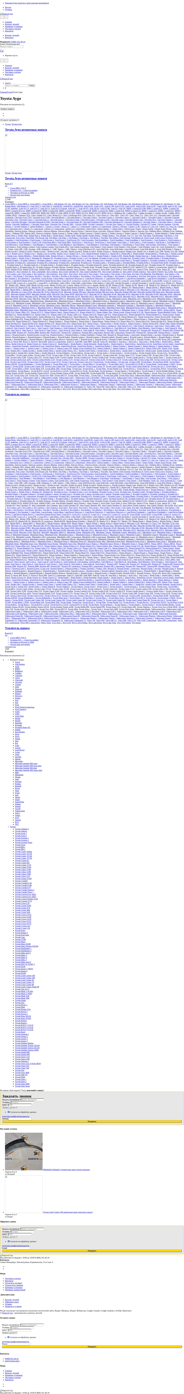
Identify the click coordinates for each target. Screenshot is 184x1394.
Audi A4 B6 (140, 206)
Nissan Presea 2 (166, 319)
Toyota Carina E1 (95, 355)
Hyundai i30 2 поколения (47, 263)
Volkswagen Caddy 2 (174, 375)
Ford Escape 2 (48, 240)
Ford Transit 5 (95, 247)
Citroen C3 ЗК (134, 226)
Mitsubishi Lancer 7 (163, 303)
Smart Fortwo (130, 344)
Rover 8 (34, 342)
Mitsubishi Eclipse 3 (101, 301)
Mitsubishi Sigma (12, 310)
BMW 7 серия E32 (166, 211)
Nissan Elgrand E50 (137, 314)
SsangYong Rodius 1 (85, 346)
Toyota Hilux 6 (88, 364)
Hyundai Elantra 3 (153, 258)
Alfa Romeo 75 (169, 204)
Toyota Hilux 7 (102, 364)
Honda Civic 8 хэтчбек (46, 254)
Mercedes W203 (17, 296)
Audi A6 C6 (45, 208)
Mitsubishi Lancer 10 (129, 303)
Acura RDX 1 (35, 204)
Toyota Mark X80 (52, 369)
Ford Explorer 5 (25, 242)
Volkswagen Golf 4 (124, 378)
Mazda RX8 (66, 290)
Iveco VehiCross (129, 269)
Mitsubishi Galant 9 (167, 301)
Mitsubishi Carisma (103, 299)
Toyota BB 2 (10, 355)
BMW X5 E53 (82, 213)
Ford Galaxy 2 (135, 242)
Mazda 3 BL (14, 285)
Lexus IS (125, 281)
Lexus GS (86, 281)
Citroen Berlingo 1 (37, 226)
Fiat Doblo (30, 238)
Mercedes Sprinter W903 (21, 294)
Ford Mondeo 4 (65, 245)
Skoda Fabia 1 (155, 342)
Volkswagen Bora (158, 375)
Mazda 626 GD (11, 287)
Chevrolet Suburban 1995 (93, 222)
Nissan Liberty (32, 317)
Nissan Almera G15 (71, 312)
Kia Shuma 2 (109, 276)
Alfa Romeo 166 (124, 204)
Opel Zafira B (88, 330)
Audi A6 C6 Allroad (59, 208)
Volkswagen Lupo (130, 380)
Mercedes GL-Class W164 (21, 292)
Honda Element (92, 254)
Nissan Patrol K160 (50, 319)
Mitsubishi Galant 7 (134, 301)
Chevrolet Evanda (72, 220)
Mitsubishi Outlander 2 (126, 305)
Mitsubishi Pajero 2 (29, 308)
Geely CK (155, 247)
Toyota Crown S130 (162, 360)
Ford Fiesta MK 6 (49, 242)
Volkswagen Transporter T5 (75, 387)
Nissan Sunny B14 (62, 323)
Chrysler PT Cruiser (148, 224)
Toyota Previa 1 (129, 369)
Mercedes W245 (143, 296)
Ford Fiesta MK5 (64, 242)
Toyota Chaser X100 (51, 357)
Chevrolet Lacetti (103, 220)
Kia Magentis (145, 274)
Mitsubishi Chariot (119, 299)
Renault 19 (112, 335)
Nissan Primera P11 (23, 321)
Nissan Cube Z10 (89, 314)
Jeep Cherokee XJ (23, 272)
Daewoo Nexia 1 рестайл (95, 231)
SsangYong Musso (52, 346)
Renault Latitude (108, 337)
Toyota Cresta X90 (145, 360)
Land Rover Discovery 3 (95, 278)
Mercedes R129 (56, 292)
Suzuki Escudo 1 (29, 351)
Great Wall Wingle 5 (165, 249)
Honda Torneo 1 (11, 258)
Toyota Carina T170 (126, 355)
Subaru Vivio (167, 348)
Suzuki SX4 (22, 353)
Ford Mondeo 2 (39, 245)
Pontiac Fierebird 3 (87, 335)
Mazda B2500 (59, 287)
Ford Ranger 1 (115, 245)
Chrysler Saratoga (164, 224)
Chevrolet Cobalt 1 (139, 217)
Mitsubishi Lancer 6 (147, 303)
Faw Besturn (121, 235)
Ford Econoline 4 (22, 240)
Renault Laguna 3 (93, 337)
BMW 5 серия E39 (116, 211)
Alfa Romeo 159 (110, 204)
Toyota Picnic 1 (88, 369)
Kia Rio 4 (65, 276)
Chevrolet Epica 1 (42, 220)
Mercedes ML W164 (41, 292)
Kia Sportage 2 (11, 278)
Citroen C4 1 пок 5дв (167, 226)
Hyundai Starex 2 (12, 267)
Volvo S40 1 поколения (146, 387)
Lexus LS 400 (10, 283)
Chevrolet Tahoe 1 (150, 222)
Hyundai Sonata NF (157, 265)
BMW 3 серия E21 (154, 208)
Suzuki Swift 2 (176, 351)
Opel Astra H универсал (143, 326)
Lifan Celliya (65, 283)
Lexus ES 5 (76, 281)
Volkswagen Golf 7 (173, 378)
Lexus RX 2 (43, 283)
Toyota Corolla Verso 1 (155, 357)
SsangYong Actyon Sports (163, 344)
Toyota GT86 (134, 362)
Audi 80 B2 (57, 206)
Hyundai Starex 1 (173, 265)
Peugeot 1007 (112, 330)
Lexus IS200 (135, 281)
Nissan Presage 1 (126, 319)
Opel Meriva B (120, 328)
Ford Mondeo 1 (25, 245)
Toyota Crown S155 (35, 362)
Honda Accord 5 (11, 251)
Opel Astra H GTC (124, 326)
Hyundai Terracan (43, 267)
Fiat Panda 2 (73, 238)
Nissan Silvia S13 (127, 321)
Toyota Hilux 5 (75, 364)
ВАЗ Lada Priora (95, 389)
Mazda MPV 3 (29, 290)
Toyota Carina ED (110, 355)
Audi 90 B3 (88, 206)
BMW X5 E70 (95, 213)
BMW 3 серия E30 (171, 208)
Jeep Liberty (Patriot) (155, 272)
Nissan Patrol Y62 (97, 319)
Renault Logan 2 (136, 337)
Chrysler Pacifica (132, 224)
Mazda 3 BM (25, 285)
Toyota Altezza (77, 353)
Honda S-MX (116, 256)
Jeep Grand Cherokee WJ (69, 272)
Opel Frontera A (56, 328)
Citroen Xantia (147, 229)
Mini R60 (45, 299)
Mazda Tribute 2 (92, 290)
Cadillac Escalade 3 (146, 213)
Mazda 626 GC (177, 285)
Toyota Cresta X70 (113, 360)
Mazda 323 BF (105, 285)
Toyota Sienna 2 (121, 371)
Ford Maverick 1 (173, 242)
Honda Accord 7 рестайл (57, 251)
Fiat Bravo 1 (169, 235)
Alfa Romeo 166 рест (140, 204)
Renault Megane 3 (36, 339)
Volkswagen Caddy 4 (31, 378)
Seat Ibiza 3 (113, 342)
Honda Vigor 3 (25, 258)
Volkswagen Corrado (49, 378)
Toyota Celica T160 (160, 355)
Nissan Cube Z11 (104, 314)
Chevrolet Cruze (11, 220)
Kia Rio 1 (38, 276)
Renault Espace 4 (169, 335)
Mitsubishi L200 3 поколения (69, 303)
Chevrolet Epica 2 (57, 220)
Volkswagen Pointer (164, 382)
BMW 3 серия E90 (67, 211)
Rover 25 (8, 342)
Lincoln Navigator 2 (123, 283)
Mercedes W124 (95, 294)
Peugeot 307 (22, 332)
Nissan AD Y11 (37, 312)
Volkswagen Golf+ (35, 380)
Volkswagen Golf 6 (157, 378)
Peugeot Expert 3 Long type (38, 335)
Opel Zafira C (100, 330)
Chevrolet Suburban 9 (133, 222)
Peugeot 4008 (33, 332)
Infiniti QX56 (16, 269)
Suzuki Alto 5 (16, 351)
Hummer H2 (37, 258)
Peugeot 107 (135, 330)
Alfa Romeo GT (23, 206)
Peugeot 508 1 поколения (114, 332)
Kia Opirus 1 (170, 274)
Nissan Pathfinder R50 (14, 319)
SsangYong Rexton (68, 346)
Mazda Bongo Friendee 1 (76, 287)
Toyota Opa (76, 369)
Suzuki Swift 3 (11, 353)
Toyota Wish (73, 375)
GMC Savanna (29, 249)
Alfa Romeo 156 (96, 204)
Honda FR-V (115, 254)
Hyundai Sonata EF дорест (97, 265)
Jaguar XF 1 (167, 269)
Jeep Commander (38, 272)
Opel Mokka (132, 328)
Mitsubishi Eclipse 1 (67, 301)
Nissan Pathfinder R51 (33, 319)
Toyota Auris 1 (90, 353)
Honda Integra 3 (151, 254)
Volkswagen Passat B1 (168, 380)
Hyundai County (138, 258)
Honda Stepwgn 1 (142, 256)
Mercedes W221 (129, 296)
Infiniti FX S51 (141, 267)
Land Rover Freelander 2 (157, 278)
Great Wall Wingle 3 (148, 249)
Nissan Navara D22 (146, 317)
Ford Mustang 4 (92, 245)
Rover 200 (156, 339)
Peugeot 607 (141, 332)
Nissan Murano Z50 (112, 317)
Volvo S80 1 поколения (30, 389)
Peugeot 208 (167, 330)
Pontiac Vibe (101, 335)
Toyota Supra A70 (113, 373)
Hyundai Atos (125, 258)
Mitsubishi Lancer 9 (21, 305)
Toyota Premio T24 (114, 369)
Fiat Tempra (113, 238)
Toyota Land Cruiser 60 (75, 366)
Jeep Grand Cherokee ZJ (112, 272)
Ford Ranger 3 (128, 245)
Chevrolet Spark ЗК (74, 222)
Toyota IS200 (17, 366)
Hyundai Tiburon (58, 267)
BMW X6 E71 (107, 213)
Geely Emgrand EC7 (168, 247)
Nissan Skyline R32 (175, 321)
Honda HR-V (126, 254)
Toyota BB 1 (173, 353)
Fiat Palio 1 (63, 238)
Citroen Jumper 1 (103, 229)
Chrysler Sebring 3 (21, 226)
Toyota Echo (98, 362)
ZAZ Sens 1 (57, 389)
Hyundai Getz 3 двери (82, 260)
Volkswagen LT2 (115, 380)
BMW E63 (45, 213)
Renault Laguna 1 (78, 337)
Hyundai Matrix (129, 263)
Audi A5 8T (172, 206)
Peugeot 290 (178, 330)
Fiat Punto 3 (95, 238)
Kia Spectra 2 (162, 276)
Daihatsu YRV (18, 233)
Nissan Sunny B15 (78, 323)
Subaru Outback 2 (104, 348)
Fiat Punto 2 (84, 238)
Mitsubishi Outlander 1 (107, 305)
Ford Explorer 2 (160, 240)
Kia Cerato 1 (94, 274)
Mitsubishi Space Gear (29, 310)
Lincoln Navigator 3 (140, 283)
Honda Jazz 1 (164, 254)
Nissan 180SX (156, 310)
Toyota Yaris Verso (126, 375)
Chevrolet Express (87, 220)
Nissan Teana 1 (93, 323)
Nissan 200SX (169, 310)
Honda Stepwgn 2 (158, 256)
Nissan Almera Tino (104, 312)
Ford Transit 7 (132, 247)
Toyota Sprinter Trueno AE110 (37, 373)
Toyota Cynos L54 (84, 362)
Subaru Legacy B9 (64, 348)
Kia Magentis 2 (158, 274)
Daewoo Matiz (64, 231)
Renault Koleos (64, 337)
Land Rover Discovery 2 (74, 278)
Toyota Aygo (17, 124)
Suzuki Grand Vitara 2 (46, 351)
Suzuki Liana (150, 351)
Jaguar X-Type (155, 269)
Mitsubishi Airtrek (74, 299)
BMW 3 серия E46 (50, 211)
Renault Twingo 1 (144, 339)
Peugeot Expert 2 (19, 335)
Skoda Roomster (89, 344)
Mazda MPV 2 (16, 290)
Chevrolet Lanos (117, 220)
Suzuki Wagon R (48, 353)
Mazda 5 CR (143, 285)
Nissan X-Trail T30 (35, 326)
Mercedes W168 (151, 294)
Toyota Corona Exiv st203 (20, 360)
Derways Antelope (43, 233)
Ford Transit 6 (107, 247)
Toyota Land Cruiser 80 (115, 366)
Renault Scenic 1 (73, 339)
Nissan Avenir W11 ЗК (134, 312)
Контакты (9, 31)
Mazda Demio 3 (166, 287)
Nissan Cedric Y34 (58, 314)
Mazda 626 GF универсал (42, 287)
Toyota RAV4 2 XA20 (59, 371)
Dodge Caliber (72, 233)
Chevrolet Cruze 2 (26, 220)
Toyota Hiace (146, 362)
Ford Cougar (149, 238)
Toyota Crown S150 (18, 362)
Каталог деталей (12, 24)
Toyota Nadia (65, 369)
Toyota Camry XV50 (78, 355)
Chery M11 (114, 215)
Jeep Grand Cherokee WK (90, 272)
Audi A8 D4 (94, 208)
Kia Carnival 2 (52, 274)
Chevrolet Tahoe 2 (165, 222)
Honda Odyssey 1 (58, 256)
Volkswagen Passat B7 (109, 382)
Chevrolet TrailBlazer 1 (21, 224)
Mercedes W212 (101, 296)
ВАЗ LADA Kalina (79, 389)
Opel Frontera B (69, 328)
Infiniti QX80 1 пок (47, 269)
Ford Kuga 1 (161, 242)
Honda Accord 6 (25, 251)
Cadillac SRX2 (11, 215)
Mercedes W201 (165, 294)
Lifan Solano (86, 283)
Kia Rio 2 (47, 276)
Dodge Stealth (82, 235)
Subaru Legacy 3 (34, 348)
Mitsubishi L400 (113, 303)
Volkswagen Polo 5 (51, 384)
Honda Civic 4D (170, 251)
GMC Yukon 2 (71, 249)
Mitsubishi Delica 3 (164, 299)
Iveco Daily (105, 269)
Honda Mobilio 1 (25, 256)
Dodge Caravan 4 (117, 233)
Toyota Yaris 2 (97, 375)
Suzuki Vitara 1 (34, 353)
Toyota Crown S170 (52, 362)
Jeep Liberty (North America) (134, 272)
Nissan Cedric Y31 (42, 314)
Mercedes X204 (25, 299)
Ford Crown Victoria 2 (164, 238)
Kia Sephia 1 (75, 276)
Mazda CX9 (126, 287)
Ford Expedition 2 (117, 240)
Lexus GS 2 (96, 281)
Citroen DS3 (91, 229)
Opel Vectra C (52, 330)
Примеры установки (14, 26)
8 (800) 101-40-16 (18, 42)
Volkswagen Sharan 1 (88, 384)
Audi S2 (114, 208)
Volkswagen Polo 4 (35, 384)
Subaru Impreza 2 (150, 346)
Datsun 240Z (30, 233)
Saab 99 (96, 342)
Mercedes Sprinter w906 (41, 294)
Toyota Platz (101, 369)
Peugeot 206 (146, 330)
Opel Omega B (171, 328)
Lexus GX (116, 281)
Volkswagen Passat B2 (14, 382)
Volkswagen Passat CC (128, 382)
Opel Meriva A (107, 328)
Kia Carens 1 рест (14, 274)
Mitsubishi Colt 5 (134, 299)
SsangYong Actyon (144, 344)
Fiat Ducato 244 (41, 238)
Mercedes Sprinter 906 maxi (75, 292)
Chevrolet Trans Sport (40, 224)
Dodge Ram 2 (34, 235)
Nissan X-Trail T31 (52, 326)
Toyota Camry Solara (24, 355)
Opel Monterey (144, 328)
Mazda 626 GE (24, 287)
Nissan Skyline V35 (46, 323)
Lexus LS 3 (176, 281)
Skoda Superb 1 (103, 344)
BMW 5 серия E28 (83, 211)
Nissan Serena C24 (111, 321)
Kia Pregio (29, 276)
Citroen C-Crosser (52, 226)
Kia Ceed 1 (63, 274)
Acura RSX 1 (47, 204)
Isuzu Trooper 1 (80, 269)
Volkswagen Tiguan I (106, 384)
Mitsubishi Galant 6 (117, 301)
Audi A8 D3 (83, 208)
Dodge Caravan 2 (86, 233)
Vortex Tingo (46, 389)
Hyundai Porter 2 (143, 263)
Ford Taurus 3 (10, 247)
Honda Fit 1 (104, 254)
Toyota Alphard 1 (63, 353)
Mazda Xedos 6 (106, 290)
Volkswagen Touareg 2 (144, 384)
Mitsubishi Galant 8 (150, 301)
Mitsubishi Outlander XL (165, 305)
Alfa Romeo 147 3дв (62, 204)
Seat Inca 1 (123, 342)
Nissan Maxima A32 (47, 317)
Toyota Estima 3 (111, 362)
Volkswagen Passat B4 (52, 382)
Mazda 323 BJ (131, 285)
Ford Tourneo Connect (26, 247)
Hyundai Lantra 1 (100, 263)
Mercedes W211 (87, 296)
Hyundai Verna (115, 267)
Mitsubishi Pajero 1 (12, 308)
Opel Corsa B (19, 328)
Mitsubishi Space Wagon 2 (88, 310)
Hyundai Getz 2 (66, 260)
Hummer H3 (48, 258)
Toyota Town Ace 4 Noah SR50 (164, 373)
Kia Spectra (151, 276)
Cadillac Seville (161, 213)
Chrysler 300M (81, 224)
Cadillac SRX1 (174, 213)
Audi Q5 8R (105, 208)
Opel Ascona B (67, 326)
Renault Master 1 (151, 337)
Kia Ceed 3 (83, 274)
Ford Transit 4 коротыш (79, 247)
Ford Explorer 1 (147, 240)
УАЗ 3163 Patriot (124, 389)
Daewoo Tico (143, 231)
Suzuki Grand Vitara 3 (87, 351)
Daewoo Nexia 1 (77, 231)
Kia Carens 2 (27, 274)
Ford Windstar (144, 247)
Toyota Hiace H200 (160, 362)
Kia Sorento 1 (120, 276)
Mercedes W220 (115, 296)
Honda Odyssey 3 (88, 256)
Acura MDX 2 (23, 204)
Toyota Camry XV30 (42, 355)
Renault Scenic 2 (87, 339)
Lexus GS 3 (106, 281)
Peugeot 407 (55, 332)
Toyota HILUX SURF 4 (135, 364)
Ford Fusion (111, 242)
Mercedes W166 (137, 294)
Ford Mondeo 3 (52, 245)
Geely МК (18, 249)
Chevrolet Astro (164, 215)
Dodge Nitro (23, 235)
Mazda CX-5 (104, 287)
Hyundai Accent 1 (61, 258)
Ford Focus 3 (100, 242)
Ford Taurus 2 (173, 245)
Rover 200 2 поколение (171, 339)
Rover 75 (26, 342)
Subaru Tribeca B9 (153, 348)
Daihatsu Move (155, 231)
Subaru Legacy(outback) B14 (84, 348)
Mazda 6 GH (154, 285)
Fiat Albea (147, 235)
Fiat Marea (53, 238)
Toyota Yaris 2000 (111, 375)
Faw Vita (138, 235)
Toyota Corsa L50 (81, 360)
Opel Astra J (159, 326)
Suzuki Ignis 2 (115, 351)
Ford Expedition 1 (102, 240)
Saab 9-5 (70, 342)
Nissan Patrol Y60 (66, 319)
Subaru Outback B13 (136, 348)
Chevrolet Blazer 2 (74, 217)
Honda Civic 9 (62, 254)
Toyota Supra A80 (128, 373)
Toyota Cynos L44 (69, 362)
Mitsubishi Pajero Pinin (116, 308)
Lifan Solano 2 (99, 283)
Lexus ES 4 (66, 281)
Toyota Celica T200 (18, 357)
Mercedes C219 (133, 290)
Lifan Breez (54, 283)
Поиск (32, 85)
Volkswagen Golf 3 (108, 378)
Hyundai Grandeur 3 (141, 260)
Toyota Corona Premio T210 (43, 360)
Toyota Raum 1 (24, 371)
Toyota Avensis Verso (147, 353)
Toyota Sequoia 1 (107, 371)
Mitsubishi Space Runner (48, 310)
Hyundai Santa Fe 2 (15, 265)
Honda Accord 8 (75, 251)
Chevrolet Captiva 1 (123, 217)
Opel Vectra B (40, 330)
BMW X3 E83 (69, 213)
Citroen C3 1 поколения (80, 226)
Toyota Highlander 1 (26, 364)
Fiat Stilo (104, 238)
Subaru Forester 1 (120, 346)
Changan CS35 (24, 215)
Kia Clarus (127, 274)
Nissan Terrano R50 (150, 323)
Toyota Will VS (60, 375)
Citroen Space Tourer (132, 229)
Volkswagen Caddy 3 (13, 378)
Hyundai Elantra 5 (12, 260)
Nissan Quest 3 (85, 321)
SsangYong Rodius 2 (103, 346)
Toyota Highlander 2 (43, 364)
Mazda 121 (170, 283)
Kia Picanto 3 (18, 276)
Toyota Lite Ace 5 (158, 366)
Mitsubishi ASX (88, 299)
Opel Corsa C (31, 328)
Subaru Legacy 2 (20, 348)
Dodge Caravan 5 (132, 233)
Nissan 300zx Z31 (22, 312)
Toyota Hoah (151, 364)
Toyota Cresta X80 (129, 360)
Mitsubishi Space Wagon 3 (110, 310)
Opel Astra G (90, 326)
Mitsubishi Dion (51, 301)
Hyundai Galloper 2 (28, 260)
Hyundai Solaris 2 (63, 265)
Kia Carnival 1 (39, 274)
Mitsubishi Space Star (67, 310)
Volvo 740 (91, 387)
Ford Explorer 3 (174, 240)
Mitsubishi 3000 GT (58, 299)
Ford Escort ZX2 (73, 240)
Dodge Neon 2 (11, 235)
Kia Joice (135, 274)
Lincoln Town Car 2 (157, 283)
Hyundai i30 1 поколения (25, 263)
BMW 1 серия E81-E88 (136, 208)
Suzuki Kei (139, 351)
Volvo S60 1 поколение (167, 387)
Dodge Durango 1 (147, 233)
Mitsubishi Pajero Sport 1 (136, 308)
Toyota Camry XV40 (60, 355)
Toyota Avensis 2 (131, 353)
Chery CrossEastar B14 (72, 215)
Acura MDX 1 (11, 204)
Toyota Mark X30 (37, 369)
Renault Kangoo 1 (19, 337)
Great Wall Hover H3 (86, 249)
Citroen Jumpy (117, 229)
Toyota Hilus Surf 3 (60, 364)
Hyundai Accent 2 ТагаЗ (109, 258)
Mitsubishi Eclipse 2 (84, 301)
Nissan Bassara (150, 312)
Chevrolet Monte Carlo (134, 220)
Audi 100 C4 (47, 206)
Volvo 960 (122, 387)
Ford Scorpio (151, 245)
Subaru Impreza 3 (165, 346)
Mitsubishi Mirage (68, 305)
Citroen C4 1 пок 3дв (149, 226)
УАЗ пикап (136, 389)
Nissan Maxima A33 (64, 317)
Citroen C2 (65, 226)
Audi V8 (121, 208)
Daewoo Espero (21, 231)
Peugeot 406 (45, 332)
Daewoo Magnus (50, 231)
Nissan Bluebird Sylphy (166, 312)
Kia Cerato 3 (116, 274)
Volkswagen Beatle (142, 375)
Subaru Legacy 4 (49, 348)
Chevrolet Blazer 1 (58, 217)
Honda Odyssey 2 (73, 256)
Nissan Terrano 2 (135, 323)
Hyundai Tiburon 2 (73, 267)
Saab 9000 (87, 342)
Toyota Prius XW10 (158, 369)
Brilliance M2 (119, 213)
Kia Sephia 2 (86, 276)
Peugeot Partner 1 (57, 335)
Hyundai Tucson (101, 267)
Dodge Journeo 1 (176, 233)
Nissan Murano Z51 (129, 317)
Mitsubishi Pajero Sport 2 (157, 308)
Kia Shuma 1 (97, 276)
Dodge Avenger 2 (59, 233)
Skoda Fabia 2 (167, 342)
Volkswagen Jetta (51, 380)
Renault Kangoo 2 (35, 337)
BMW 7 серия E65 (22, 213)
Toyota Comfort (66, 357)
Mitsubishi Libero (53, 305)
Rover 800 (43, 342)
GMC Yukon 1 (58, 249)
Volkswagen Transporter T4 (52, 387)
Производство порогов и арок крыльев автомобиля (27, 3)
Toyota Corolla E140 (100, 357)
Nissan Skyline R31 (158, 321)
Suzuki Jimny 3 (128, 351)
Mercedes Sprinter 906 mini (125, 292)
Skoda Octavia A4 (18, 344)
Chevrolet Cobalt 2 (155, 217)
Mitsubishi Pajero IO (78, 308)
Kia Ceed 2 (73, 274)
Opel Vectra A (27, 330)
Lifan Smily (75, 283)
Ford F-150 (36, 242)
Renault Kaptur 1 (50, 337)
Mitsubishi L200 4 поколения (94, 303)
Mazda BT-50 (92, 287)
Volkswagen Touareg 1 (125, 384)
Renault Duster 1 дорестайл (128, 335)
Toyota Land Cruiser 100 (34, 366)
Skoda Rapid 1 (64, 344)
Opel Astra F (79, 326)
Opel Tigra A (16, 330)
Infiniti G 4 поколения (157, 267)
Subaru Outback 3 (120, 348)
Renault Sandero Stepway (55, 339)
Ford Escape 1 (36, 240)
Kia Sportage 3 (24, 278)
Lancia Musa (58, 278)
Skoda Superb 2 (117, 344)
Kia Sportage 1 (175, 276)
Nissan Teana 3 (106, 323)
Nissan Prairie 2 (112, 319)
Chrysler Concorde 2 (96, 224)
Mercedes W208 (45, 296)
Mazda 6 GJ (165, 285)
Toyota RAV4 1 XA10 (40, 371)
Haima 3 (177, 249)
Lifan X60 (110, 283)
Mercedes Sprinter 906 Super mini (150, 292)
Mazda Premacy (53, 290)
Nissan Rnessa (97, 321)
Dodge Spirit (70, 235)
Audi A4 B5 (130, 206)
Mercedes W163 (123, 294)
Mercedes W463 (171, 296)
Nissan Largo (20, 317)
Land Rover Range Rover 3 (23, 281)
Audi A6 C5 (34, 208)
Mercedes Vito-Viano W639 (63, 294)
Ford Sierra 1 (162, 245)
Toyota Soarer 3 (148, 371)
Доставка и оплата (13, 29)
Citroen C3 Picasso (119, 226)
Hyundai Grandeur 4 (158, 260)
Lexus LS (167, 281)
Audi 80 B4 (78, 206)
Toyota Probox (11, 371)
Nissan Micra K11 (80, 317)
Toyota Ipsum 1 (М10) (166, 364)
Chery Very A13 (150, 215)
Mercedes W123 (81, 294)
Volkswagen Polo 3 (19, 384)
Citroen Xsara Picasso (163, 229)
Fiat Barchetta (157, 235)
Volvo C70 (131, 387)
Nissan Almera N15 (87, 312)
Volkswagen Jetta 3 (66, 380)
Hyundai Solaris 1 (48, 265)
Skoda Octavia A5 (34, 344)
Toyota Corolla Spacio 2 (135, 357)
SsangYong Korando (20, 346)
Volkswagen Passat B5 (71, 382)
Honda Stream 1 (172, 256)
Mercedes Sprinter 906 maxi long (100, 292)
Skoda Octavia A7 (49, 344)
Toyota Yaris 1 (84, 375)
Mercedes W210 (73, 296)
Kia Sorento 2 (132, 276)
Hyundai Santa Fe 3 (32, 265)
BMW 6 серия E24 (133, 211)
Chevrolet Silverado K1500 (39, 222)
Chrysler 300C (68, 224)
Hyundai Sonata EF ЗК (118, 265)
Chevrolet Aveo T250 (23, 217)
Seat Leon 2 (144, 342)
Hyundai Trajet (88, 267)
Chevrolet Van (55, 224)
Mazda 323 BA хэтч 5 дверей (86, 285)
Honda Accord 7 (39, 251)
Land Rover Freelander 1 (136, 278)
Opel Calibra (170, 326)
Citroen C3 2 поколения (101, 226)
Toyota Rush (93, 371)
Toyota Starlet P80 (81, 373)
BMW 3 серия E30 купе (15, 211)
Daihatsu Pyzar (168, 231)
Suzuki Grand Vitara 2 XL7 (67, 351)
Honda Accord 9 (89, 251)
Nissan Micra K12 (96, 317)
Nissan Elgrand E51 (153, 314)
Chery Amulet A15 (38, 215)
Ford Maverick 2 (11, 245)
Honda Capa (131, 251)
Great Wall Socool (131, 249)
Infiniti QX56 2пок (30, 269)
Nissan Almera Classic (53, 312)
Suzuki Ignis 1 (103, 351)
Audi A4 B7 (151, 206)
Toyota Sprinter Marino (165, 371)
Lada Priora (35, 278)
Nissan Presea (153, 319)
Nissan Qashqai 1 (56, 321)
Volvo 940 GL (111, 387)
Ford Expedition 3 (132, 240)
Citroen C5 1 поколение (33, 229)
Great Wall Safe (102, 249)
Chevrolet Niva (150, 220)
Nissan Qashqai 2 (71, 321)
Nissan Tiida (164, 323)
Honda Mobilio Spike (41, 256)
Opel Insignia (82, 328)
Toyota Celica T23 (34, 357)
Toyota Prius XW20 (175, 369)
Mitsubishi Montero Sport (87, 305)
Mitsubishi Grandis (23, 303)
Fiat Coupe (20, 238)
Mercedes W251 (157, 296)
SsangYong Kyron (37, 346)
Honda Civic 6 (17, 254)
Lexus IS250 (146, 281)
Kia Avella (169, 272)
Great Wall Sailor (116, 249)
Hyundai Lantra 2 (115, 263)
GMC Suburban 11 (44, 249)
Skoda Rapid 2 (76, 344)
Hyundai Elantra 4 (169, 258)
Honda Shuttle (128, 256)
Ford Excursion (87, 240)
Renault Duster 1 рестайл (151, 335)
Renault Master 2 (165, 337)
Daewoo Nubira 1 (114, 231)
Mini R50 (36, 299)
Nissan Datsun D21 (120, 314)
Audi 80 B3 (67, 206)
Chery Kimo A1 (102, 215)
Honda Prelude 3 (103, 256)
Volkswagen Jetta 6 (99, 380)
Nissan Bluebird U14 (25, 314)
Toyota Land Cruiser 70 (95, 366)
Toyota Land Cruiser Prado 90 (138, 366)
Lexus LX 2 (22, 283)
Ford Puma (104, 245)
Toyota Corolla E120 (82, 357)
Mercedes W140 (109, 294)
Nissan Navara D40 (162, 317)
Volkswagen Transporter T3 (29, 387)
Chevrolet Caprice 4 (106, 217)
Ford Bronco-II (137, 238)
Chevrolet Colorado (171, 217)
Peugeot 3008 (10, 332)
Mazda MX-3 (41, 290)
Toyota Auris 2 (103, 353)
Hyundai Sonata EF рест (138, 265)
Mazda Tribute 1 (78, 290)
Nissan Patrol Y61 (82, 319)
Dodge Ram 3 (46, 235)
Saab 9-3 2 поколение (57, 342)
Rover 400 (17, 342)
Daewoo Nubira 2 (129, 231)
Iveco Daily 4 (116, 269)
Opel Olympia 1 (157, 328)
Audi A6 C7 (73, 208)
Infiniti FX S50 (128, 267)
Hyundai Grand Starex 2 (122, 260)
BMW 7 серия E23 (149, 211)
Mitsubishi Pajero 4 (61, 308)
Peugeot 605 (130, 332)
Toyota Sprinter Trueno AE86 (61, 373)
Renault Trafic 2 (129, 339)
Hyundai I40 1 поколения (69, 263)
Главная (8, 22)
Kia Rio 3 (56, 276)
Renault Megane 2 (21, 339)
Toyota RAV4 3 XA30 (78, 371)
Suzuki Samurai (163, 351)
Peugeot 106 (124, 330)
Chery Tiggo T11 (136, 215)
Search (7, 83)
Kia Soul (142, 276)
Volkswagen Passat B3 (33, 382)
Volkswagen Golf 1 (66, 378)
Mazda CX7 (116, 287)
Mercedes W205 (31, 296)
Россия (8, 7)
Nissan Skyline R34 (30, 323)
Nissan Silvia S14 (142, 321)
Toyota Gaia (123, 362)
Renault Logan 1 (122, 337)
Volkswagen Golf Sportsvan (16, 380)
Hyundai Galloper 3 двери (48, 260)
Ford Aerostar (124, 238)
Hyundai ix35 (86, 263)
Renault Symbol (116, 339)
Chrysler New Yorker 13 (115, 224)
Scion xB (104, 342)
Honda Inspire (138, 254)
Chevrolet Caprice (89, 217)
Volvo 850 (100, 387)
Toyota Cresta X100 (97, 360)
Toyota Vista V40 (21, 375)
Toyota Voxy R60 (46, 375)
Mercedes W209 (59, 296)
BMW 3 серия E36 (34, 211)
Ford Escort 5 (60, 240)
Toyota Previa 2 (143, 369)
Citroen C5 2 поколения (54, 229)
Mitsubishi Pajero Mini (96, 308)
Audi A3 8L (99, 206)
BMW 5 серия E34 (100, 211)
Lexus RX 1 (33, 283)
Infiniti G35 (172, 267)
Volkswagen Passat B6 (90, 382)
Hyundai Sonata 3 (78, 265)
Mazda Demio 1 (138, 287)
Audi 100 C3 (35, 206)
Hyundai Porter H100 (159, 263)
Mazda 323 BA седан (40, 285)
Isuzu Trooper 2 (93, 269)
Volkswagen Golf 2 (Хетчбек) (87, 378)
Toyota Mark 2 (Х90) (20, 369)
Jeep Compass (52, 272)
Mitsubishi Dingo (37, 301)
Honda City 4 (142, 251)
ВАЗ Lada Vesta (109, 389)
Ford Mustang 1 (79, 245)
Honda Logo (12, 256)
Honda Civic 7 (30, 254)
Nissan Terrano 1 (120, 323)
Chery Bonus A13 (54, 215)
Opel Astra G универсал (106, 326)
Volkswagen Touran (163, 384)
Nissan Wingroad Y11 (18, 326)
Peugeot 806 (152, 332)
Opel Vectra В (64, 330)
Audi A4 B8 (162, 206)
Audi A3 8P (109, 206)
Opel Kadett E (94, 328)
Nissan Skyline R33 (13, 323)
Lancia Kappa (46, 278)
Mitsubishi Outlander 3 (145, 305)
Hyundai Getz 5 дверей (101, 260)
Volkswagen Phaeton (147, 382)
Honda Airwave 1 (104, 251)
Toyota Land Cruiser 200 (55, 366)
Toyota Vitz (33, 375)
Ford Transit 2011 (62, 247)
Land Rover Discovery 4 (115, 278)
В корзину (9, 202)
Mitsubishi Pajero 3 (45, 308)
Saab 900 (78, 342)
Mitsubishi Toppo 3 (129, 310)
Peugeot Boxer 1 (164, 332)
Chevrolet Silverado (19, 222)
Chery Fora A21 (88, 215)
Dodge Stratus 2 (108, 235)
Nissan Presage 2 (140, 319)
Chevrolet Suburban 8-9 (113, 222)
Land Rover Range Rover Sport (48, 281)
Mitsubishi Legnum (37, 305)
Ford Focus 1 (77, 242)
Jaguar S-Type (142, 269)
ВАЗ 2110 (67, 389)
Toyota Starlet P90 (97, 373)
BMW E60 (35, 213)
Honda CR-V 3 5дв (77, 254)
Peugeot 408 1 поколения (92, 332)
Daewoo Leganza (35, 231)
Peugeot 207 (157, 330)
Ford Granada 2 (148, 242)
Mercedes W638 (11, 299)
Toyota (9, 92)
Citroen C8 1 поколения (75, 229)
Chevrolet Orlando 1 (165, 220)
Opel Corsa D (43, 328)
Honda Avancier (118, 251)
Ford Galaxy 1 (123, 242)
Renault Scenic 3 (102, 339)
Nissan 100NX (144, 310)
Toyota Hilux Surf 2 (116, 364)
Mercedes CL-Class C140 (150, 290)
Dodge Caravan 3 (102, 233)
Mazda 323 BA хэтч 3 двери (61, 285)
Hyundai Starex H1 (27, 267)
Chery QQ (124, 215)
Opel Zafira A (76, 330)
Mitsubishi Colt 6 (149, 299)
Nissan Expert (168, 314)
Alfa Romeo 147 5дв (80, 204)
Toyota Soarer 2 (134, 371)
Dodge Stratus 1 (95, 235)
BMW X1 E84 (56, 213)
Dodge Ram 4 (58, 235)
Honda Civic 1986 (156, 251)
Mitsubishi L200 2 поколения (44, 303)
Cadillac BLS (131, 213)
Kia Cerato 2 (105, 274)
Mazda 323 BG (118, 285)
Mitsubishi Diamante (21, 301)
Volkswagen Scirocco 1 (69, 384)
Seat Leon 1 (133, 342)
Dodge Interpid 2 (161, 233)
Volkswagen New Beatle (148, 380)
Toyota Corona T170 (64, 360)
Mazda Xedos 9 (119, 290)
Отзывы (8, 10)
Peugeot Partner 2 (72, 335)
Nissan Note (176, 317)
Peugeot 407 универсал (71, 332)
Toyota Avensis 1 (116, 353)
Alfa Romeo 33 (156, 204)
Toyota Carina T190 (143, 355)
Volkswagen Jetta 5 (83, 380)
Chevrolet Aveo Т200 (41, 217)
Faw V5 (130, 235)
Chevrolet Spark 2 (58, 222)
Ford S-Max (140, 245)
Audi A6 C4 (24, 208)
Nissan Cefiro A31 (74, 314)
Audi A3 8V (119, 206)
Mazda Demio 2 (152, 287)
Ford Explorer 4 (11, 242)
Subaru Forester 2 (135, 346)
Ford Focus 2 (89, 242)
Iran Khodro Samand (64, 269)
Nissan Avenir (118, 312)
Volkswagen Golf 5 (141, 378)
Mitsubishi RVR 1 (175, 308)
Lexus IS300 (157, 281)
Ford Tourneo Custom (45, 247)
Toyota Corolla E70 (117, 357)
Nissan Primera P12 (40, 321)
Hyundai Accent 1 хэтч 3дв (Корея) (83, 258)
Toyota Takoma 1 (144, 373)
